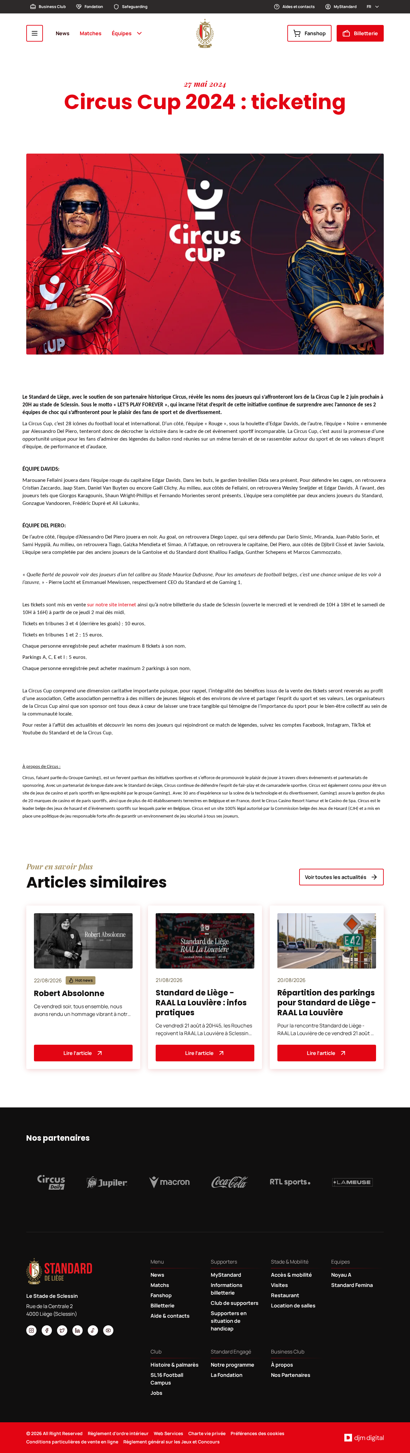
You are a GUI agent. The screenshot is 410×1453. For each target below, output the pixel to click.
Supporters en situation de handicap (229, 1321)
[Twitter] (62, 1330)
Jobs (156, 1392)
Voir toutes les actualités (335, 877)
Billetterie (366, 33)
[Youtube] (108, 1330)
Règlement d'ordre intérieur (118, 1433)
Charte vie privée (207, 1433)
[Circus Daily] (51, 1182)
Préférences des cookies (257, 1433)
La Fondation (226, 1374)
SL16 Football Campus (167, 1378)
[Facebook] (47, 1330)
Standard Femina (352, 1285)
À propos (282, 1364)
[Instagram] (31, 1330)
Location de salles (293, 1305)
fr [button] (369, 6)
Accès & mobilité (291, 1274)
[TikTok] (93, 1330)
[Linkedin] (77, 1330)
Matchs (160, 1285)
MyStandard (345, 6)
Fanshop (315, 33)
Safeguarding (134, 6)
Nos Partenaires (290, 1374)
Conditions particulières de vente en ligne (72, 1442)
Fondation (94, 6)
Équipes (122, 33)
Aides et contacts (299, 6)
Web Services (168, 1433)
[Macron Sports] (169, 1182)
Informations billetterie (226, 1288)
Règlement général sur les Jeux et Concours (171, 1442)
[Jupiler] (107, 1182)
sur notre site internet (111, 605)
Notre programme (232, 1364)
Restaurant (285, 1295)
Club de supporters (234, 1302)
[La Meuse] (352, 1182)
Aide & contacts (170, 1315)
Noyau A (341, 1274)
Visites (279, 1285)
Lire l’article (77, 1053)
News (63, 33)
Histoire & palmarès (175, 1364)
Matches (91, 33)
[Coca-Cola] (230, 1182)
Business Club (52, 6)
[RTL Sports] (290, 1182)
